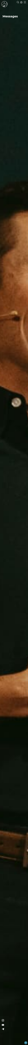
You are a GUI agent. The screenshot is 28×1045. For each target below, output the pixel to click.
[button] (25, 2)
